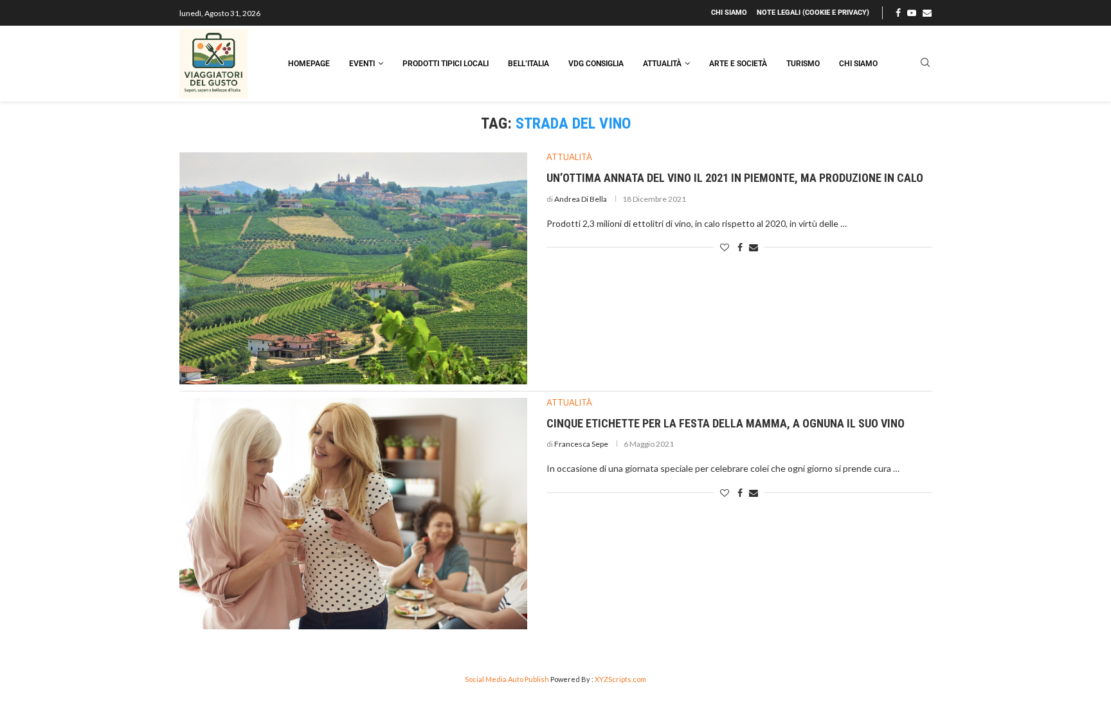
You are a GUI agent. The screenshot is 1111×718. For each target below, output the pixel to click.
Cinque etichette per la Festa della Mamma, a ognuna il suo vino (725, 423)
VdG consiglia (596, 63)
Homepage (309, 63)
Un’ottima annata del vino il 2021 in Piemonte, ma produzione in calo (734, 177)
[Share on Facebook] (740, 247)
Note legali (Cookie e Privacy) (813, 12)
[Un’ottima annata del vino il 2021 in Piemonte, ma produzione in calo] (353, 268)
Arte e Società (738, 63)
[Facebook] (898, 13)
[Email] (927, 13)
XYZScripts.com (620, 679)
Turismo (803, 63)
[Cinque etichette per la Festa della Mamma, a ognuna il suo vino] (353, 514)
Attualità (662, 63)
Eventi (362, 63)
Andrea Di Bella (580, 199)
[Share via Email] (753, 247)
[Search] (925, 63)
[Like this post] (724, 247)
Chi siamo (729, 12)
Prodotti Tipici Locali (445, 63)
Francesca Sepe (581, 444)
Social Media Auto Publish (507, 679)
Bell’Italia (528, 63)
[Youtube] (911, 13)
